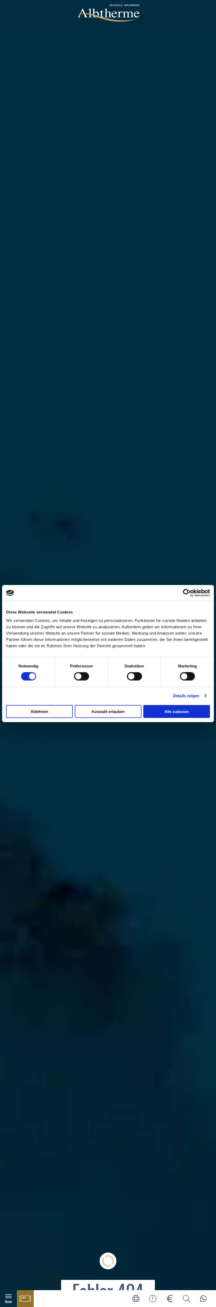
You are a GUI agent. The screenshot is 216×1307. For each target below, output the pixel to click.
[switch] (81, 676)
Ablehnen (39, 711)
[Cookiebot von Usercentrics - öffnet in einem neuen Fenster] (187, 593)
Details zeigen (186, 696)
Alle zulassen (176, 711)
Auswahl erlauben (108, 711)
